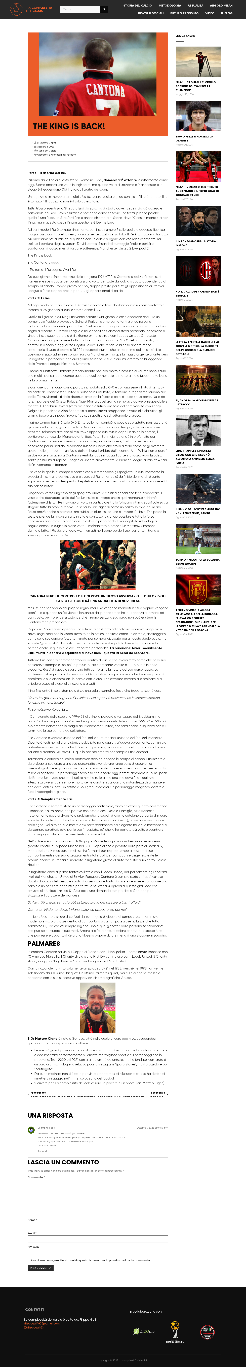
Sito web (33, 1247)
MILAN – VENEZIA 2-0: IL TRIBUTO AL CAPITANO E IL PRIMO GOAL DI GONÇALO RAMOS (197, 191)
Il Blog (227, 13)
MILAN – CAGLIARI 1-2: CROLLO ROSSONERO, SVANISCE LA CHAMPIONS (196, 86)
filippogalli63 (35, 1327)
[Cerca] (104, 9)
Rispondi (42, 1151)
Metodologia (170, 5)
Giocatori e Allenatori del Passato (56, 154)
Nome (32, 1220)
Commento (36, 1177)
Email (32, 1233)
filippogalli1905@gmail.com (42, 1323)
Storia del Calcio (46, 150)
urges (41, 1127)
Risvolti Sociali (151, 13)
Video (210, 13)
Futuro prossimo (184, 13)
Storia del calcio (137, 5)
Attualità (195, 5)
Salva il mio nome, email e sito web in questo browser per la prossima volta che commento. (90, 1260)
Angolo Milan (221, 5)
